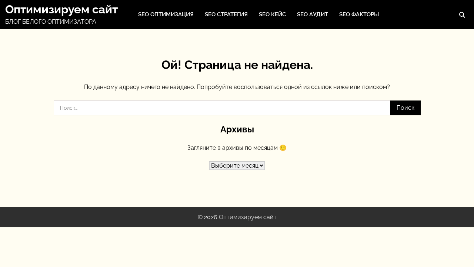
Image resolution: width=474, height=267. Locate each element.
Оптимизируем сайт (61, 9)
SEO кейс (272, 14)
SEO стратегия (226, 14)
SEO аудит (312, 14)
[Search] (462, 15)
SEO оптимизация (166, 14)
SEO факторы (359, 14)
